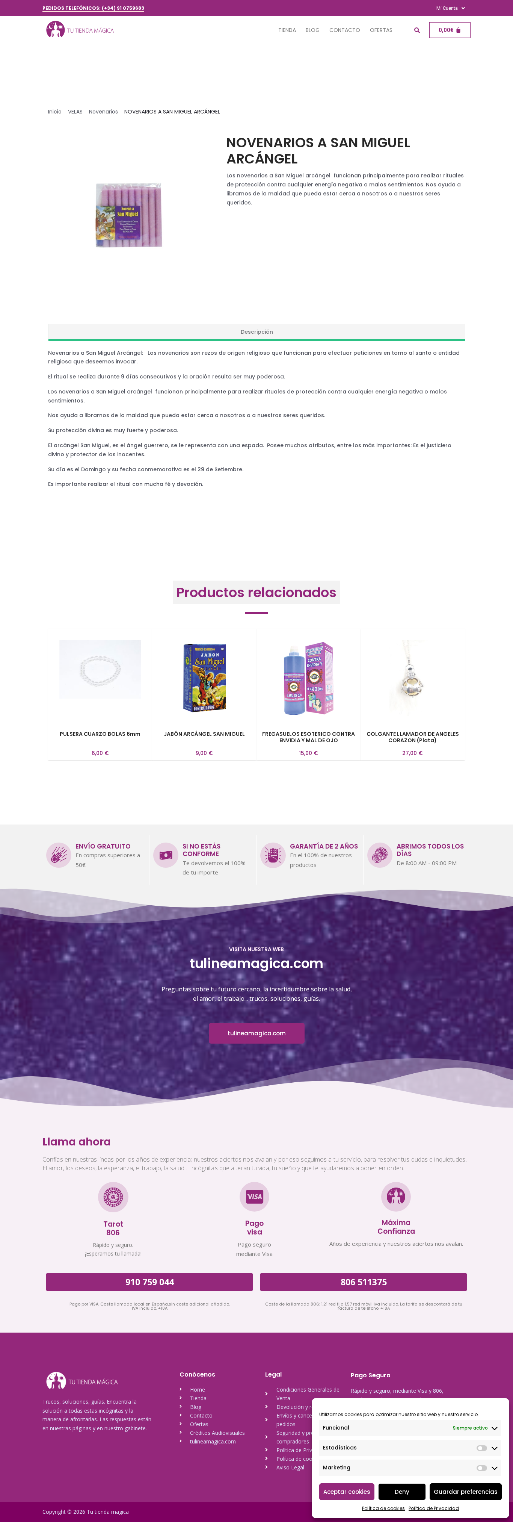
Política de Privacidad (434, 1508)
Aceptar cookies (346, 1492)
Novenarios (103, 111)
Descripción (257, 332)
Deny (402, 1492)
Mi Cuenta (447, 8)
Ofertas (381, 30)
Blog (313, 30)
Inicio (55, 111)
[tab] (256, 332)
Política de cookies (383, 1508)
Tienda (287, 30)
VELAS (75, 111)
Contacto (344, 30)
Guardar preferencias (466, 1492)
